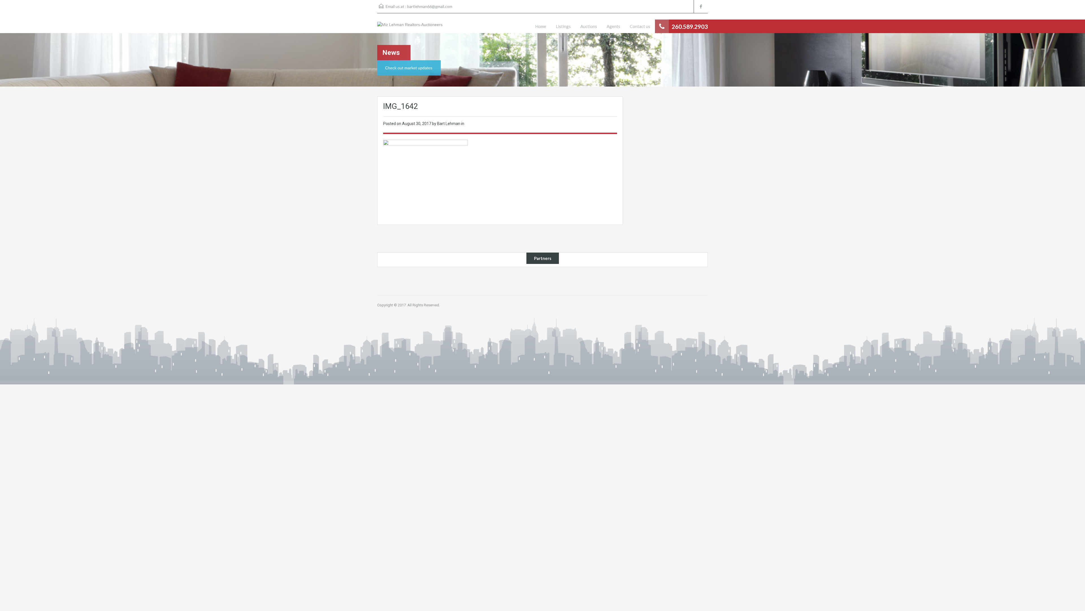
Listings (563, 26)
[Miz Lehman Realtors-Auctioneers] (409, 27)
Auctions (588, 26)
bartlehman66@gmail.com (429, 6)
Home (540, 26)
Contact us (640, 26)
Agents (613, 26)
